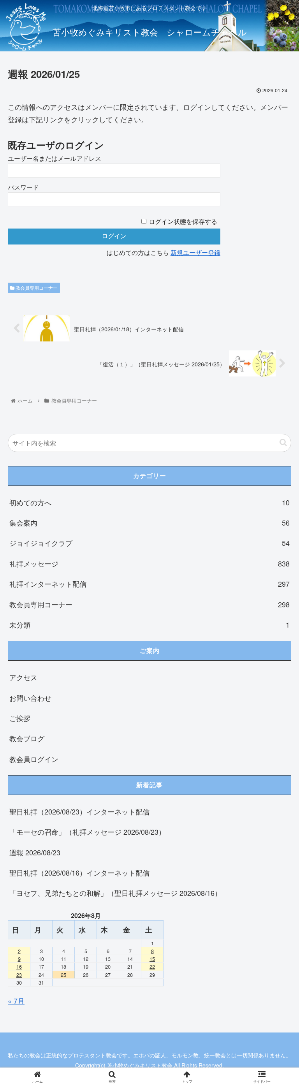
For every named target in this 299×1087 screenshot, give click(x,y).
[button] (283, 442)
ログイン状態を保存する (183, 221)
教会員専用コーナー (36, 287)
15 (152, 958)
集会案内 (149, 522)
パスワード (23, 187)
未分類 (149, 624)
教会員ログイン (33, 759)
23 (19, 974)
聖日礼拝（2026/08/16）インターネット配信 (79, 872)
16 (19, 966)
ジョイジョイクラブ (149, 543)
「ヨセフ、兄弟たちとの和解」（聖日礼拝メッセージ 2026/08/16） (115, 893)
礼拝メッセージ (149, 563)
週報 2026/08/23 (34, 852)
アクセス (23, 677)
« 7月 (16, 1001)
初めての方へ (149, 502)
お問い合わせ (30, 698)
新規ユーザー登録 (195, 253)
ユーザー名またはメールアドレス (54, 158)
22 (152, 966)
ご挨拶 (19, 718)
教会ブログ (26, 738)
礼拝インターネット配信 (149, 584)
